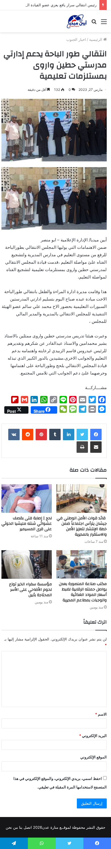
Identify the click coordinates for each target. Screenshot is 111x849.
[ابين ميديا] (77, 21)
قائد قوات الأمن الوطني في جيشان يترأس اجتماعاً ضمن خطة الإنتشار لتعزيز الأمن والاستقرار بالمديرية (82, 526)
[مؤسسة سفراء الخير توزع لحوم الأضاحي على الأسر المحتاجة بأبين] (26, 564)
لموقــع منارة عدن (56, 827)
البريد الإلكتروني (93, 735)
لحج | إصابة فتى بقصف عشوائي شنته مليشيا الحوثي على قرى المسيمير (26, 523)
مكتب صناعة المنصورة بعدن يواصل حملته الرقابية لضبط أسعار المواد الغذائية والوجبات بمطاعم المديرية (83, 592)
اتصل (28, 827)
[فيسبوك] (96, 434)
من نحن (12, 827)
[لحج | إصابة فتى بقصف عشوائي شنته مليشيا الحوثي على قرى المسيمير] (26, 498)
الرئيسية (96, 39)
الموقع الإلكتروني (93, 757)
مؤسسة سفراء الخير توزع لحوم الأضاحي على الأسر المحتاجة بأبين (30, 589)
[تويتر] (82, 434)
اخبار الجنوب (76, 39)
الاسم (101, 714)
